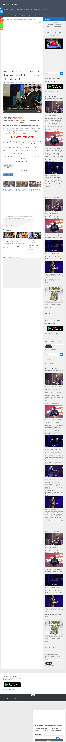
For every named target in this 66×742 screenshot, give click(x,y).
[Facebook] (4, 118)
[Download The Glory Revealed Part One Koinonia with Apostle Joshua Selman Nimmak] (22, 184)
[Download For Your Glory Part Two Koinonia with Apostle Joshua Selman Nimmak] (9, 184)
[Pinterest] (11, 118)
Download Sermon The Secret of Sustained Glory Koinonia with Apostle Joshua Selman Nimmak (18, 220)
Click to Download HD (7, 174)
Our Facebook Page (49, 647)
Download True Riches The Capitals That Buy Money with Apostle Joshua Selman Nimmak (53, 258)
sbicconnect (6, 82)
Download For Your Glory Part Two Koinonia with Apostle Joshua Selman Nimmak (8, 189)
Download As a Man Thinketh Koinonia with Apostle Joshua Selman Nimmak (34, 189)
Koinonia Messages (15, 15)
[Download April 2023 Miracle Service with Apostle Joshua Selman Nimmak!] (54, 476)
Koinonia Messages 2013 (19, 19)
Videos (8, 15)
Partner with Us (43, 15)
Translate (55, 363)
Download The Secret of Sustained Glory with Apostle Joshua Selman (14, 223)
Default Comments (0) (7, 257)
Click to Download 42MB (7, 165)
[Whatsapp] (19, 118)
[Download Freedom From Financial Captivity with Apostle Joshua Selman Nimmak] (54, 303)
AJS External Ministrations (27, 15)
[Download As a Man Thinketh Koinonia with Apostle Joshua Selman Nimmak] (35, 184)
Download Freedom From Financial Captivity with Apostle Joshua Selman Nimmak (53, 281)
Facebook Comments (16, 257)
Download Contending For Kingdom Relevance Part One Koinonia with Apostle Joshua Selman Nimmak (21, 243)
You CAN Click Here (11, 147)
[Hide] (0, 30)
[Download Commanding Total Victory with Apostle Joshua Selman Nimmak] (54, 112)
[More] (21, 118)
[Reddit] (14, 118)
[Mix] (16, 118)
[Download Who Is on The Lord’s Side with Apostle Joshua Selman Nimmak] (54, 145)
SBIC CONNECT (11, 4)
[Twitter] (6, 118)
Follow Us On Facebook (50, 313)
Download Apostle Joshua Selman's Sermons (25, 216)
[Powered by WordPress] (7, 698)
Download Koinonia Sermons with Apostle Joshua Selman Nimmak (13, 218)
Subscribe (49, 347)
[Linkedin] (9, 118)
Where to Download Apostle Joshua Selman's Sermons (11, 225)
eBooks (36, 15)
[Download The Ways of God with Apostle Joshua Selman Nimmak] (54, 174)
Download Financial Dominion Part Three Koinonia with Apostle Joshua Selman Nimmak (33, 244)
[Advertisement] (22, 36)
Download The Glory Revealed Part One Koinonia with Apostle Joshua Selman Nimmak (21, 189)
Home (4, 15)
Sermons (29, 19)
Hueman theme (18, 698)
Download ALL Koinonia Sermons (11, 216)
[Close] (64, 710)
